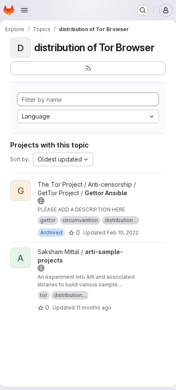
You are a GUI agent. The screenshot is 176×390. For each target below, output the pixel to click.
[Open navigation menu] (24, 10)
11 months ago (93, 307)
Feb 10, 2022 (122, 232)
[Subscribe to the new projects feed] (88, 68)
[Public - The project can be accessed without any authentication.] (41, 200)
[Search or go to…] (143, 10)
